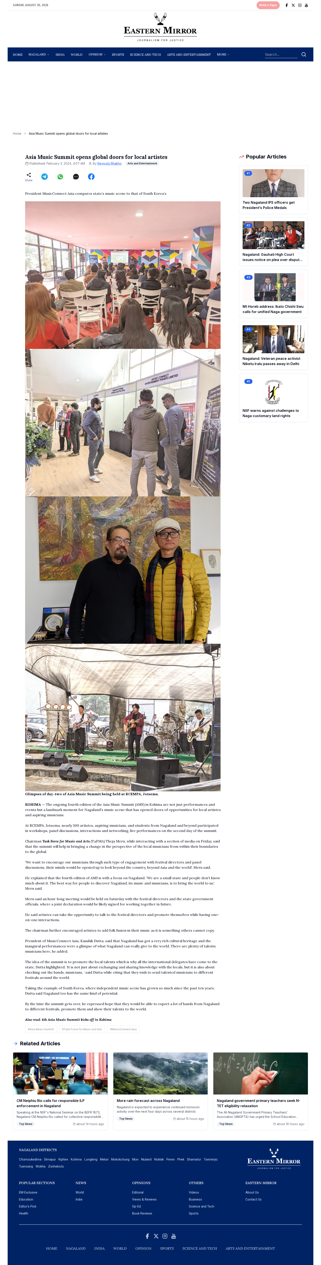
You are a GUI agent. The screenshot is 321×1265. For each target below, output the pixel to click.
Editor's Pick (27, 1206)
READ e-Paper (268, 5)
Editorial (137, 1192)
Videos (194, 1192)
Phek (180, 1159)
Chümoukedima (30, 1159)
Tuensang (26, 1166)
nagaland (37, 54)
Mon (135, 1159)
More (221, 54)
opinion (95, 54)
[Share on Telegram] (44, 176)
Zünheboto (56, 1166)
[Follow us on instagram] (300, 5)
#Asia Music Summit (41, 1029)
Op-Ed (136, 1206)
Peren (170, 1159)
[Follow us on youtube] (306, 5)
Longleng (90, 1159)
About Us (252, 1192)
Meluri (104, 1159)
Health (23, 1213)
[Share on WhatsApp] (60, 176)
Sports (193, 1213)
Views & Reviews (144, 1199)
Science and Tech (201, 1206)
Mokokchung (120, 1159)
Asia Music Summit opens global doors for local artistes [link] (68, 133)
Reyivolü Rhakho (109, 163)
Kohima (76, 1159)
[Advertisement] (160, 98)
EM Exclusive (28, 1192)
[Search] (303, 54)
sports (118, 55)
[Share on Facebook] (91, 176)
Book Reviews (142, 1213)
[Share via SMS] (76, 176)
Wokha (40, 1166)
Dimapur (50, 1159)
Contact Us (253, 1199)
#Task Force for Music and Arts (82, 1029)
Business (195, 1199)
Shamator (194, 1159)
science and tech (145, 55)
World (77, 55)
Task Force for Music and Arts (66, 841)
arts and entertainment (189, 55)
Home (17, 55)
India (60, 55)
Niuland (146, 1159)
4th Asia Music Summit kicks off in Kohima (77, 1019)
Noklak (159, 1159)
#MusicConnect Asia (123, 1029)
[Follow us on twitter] (293, 5)
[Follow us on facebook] (286, 5)
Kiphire (63, 1159)
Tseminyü (210, 1159)
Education (26, 1199)
